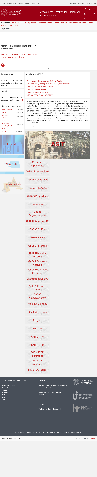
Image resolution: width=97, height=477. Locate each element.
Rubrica (81, 3)
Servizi (64, 23)
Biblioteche (35, 3)
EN (94, 9)
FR (94, 14)
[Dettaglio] (3, 65)
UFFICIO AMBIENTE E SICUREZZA (40, 87)
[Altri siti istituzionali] (85, 13)
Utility (90, 23)
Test (3, 400)
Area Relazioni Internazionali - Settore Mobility (44, 81)
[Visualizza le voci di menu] (2, 29)
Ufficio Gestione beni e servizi (38, 92)
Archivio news (6, 25)
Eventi (4, 131)
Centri (20, 3)
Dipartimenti (11, 3)
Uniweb (89, 3)
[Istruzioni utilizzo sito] (89, 8)
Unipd (3, 3)
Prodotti (5, 388)
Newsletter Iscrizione (77, 23)
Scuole (27, 3)
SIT (94, 3)
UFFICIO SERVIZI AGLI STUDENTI (40, 95)
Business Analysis (9, 385)
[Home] (85, 8)
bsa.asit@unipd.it (54, 409)
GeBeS (56, 23)
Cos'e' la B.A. (16, 23)
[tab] (48, 68)
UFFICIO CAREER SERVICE (37, 89)
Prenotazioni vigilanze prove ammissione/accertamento (48, 84)
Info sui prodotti (29, 23)
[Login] (85, 18)
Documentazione (45, 23)
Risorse (5, 392)
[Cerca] (89, 13)
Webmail (73, 3)
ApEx (16, 25)
